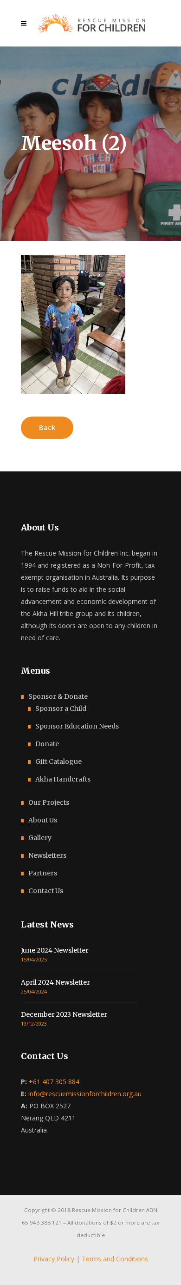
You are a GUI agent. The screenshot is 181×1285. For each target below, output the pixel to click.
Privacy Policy (53, 1258)
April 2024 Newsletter (55, 982)
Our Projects (48, 802)
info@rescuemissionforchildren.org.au (85, 1093)
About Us (42, 820)
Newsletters (47, 855)
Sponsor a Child (60, 708)
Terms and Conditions (115, 1258)
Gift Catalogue (58, 761)
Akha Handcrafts (62, 779)
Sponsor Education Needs (77, 726)
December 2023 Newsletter (64, 1014)
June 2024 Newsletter (55, 950)
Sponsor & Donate (58, 696)
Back (47, 427)
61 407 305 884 (54, 1081)
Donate (47, 744)
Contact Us (45, 891)
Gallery (40, 838)
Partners (42, 873)
